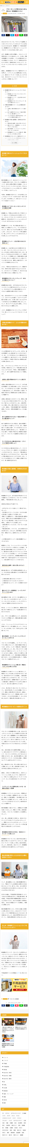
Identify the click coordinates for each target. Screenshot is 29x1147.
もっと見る (14, 142)
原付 (3, 1125)
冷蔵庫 (11, 1123)
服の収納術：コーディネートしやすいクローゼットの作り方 (17, 129)
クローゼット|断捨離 (14, 999)
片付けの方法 (5, 1130)
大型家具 (8, 1125)
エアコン (7, 1113)
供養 (7, 1123)
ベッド (10, 1120)
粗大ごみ (19, 1130)
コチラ (18, 973)
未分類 (5, 1088)
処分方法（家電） (8, 1075)
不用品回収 (6, 1066)
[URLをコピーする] (26, 35)
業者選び (6, 1091)
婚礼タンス (14, 1125)
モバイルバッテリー (18, 1120)
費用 (8, 1132)
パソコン (19, 1118)
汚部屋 (6, 1127)
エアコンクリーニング (15, 1113)
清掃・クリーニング (8, 1094)
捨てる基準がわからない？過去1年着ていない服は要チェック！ (17, 112)
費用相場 (13, 1132)
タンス (13, 1115)
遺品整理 (18, 1132)
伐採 (3, 1123)
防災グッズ (4, 1135)
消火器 (16, 1127)
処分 (15, 1123)
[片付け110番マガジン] (14, 2)
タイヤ (8, 1115)
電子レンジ (16, 1135)
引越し (5, 1084)
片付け (20, 1127)
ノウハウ (5, 13)
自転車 (24, 1130)
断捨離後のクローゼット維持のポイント (15, 136)
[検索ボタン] (2, 2)
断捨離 (23, 1125)
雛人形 (10, 1135)
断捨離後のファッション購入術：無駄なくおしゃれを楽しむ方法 (17, 133)
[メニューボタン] (27, 2)
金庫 (23, 1132)
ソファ (3, 1115)
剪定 (25, 1123)
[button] (3, 35)
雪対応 (5, 1100)
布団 (19, 1125)
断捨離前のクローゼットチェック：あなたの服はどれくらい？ (17, 101)
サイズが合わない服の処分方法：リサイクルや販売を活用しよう (17, 116)
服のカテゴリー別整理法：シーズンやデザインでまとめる (17, 126)
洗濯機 (11, 1127)
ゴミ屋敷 (24, 1113)
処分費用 (20, 1123)
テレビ (17, 1115)
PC (3, 1113)
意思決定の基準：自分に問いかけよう (17, 123)
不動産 (5, 1063)
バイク (14, 1118)
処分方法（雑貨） (8, 1078)
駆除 (5, 1103)
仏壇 (25, 1120)
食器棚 (21, 1135)
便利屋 (5, 1069)
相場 (11, 1130)
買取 (5, 1097)
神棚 (14, 1130)
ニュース (6, 1057)
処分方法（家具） (8, 1072)
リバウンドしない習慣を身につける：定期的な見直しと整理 (17, 139)
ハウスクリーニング (6, 1118)
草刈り (3, 1132)
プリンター (4, 1120)
